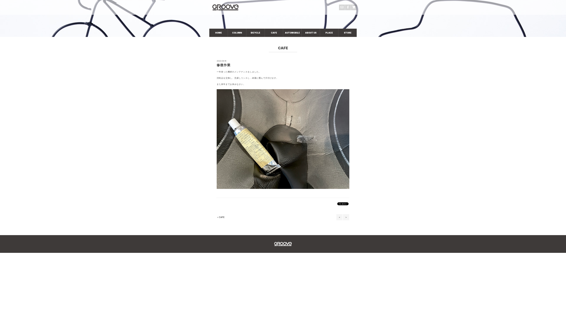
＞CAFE (221, 217)
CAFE (274, 32)
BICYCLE (255, 32)
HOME (218, 32)
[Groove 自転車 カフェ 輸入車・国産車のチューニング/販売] (225, 7)
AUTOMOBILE (292, 32)
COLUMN (237, 32)
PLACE (329, 32)
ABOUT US (310, 32)
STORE (347, 32)
